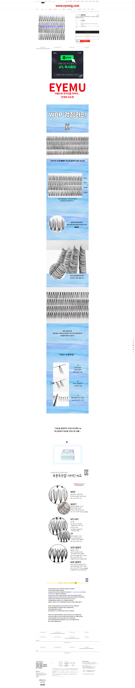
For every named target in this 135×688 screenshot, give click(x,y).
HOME (37, 1)
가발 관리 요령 (78, 1)
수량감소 (85, 28)
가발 (46, 9)
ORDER (46, 1)
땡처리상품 (55, 9)
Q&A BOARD (87, 47)
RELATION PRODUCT (57, 47)
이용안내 (84, 674)
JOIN (43, 1)
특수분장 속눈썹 (70, 9)
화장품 (92, 9)
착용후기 (86, 1)
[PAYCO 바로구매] (85, 41)
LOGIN (40, 1)
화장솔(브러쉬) (79, 9)
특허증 (66, 1)
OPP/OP (76, 11)
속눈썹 (42, 9)
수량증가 (84, 28)
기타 (59, 9)
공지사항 (90, 1)
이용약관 (92, 674)
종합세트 (50, 9)
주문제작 (74, 1)
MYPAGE (49, 1)
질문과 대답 (97, 1)
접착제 (84, 9)
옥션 (74, 9)
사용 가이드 (82, 1)
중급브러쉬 (63, 9)
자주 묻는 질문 (70, 1)
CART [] (53, 1)
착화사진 (93, 1)
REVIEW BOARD (72, 47)
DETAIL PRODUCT (43, 47)
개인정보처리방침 (88, 674)
